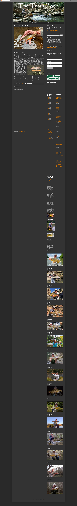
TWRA (18, 78)
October (50, 137)
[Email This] (27, 83)
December (50, 123)
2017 (48, 108)
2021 (48, 103)
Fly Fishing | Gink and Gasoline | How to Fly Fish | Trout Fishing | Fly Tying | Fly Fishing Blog (58, 99)
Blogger (42, 499)
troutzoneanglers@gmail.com (51, 47)
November (50, 136)
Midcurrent (57, 165)
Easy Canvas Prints (59, 166)
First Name (54, 61)
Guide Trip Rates (27, 22)
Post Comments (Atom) (21, 131)
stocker (39, 64)
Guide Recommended (58, 164)
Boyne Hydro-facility (58, 121)
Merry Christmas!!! (51, 128)
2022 (48, 102)
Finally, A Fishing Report (50, 134)
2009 (48, 118)
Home (15, 22)
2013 (48, 113)
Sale (51, 22)
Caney (30, 57)
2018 (48, 107)
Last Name (54, 64)
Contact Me (47, 22)
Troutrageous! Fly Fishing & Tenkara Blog (58, 151)
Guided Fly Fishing (20, 22)
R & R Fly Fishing (58, 162)
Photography (42, 22)
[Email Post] (25, 83)
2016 (48, 109)
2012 (48, 114)
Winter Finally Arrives (50, 126)
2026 (48, 97)
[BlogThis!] (28, 83)
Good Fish (49, 129)
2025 (48, 98)
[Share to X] (29, 83)
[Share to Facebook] (30, 83)
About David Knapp (35, 22)
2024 (48, 99)
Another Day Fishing (50, 131)
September (50, 138)
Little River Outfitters (59, 161)
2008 (48, 119)
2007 (48, 120)
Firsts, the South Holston (50, 124)
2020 (48, 104)
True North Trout (58, 120)
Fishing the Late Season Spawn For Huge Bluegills (58, 116)
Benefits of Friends (58, 125)
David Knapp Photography (49, 180)
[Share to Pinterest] (31, 83)
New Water (50, 132)
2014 (48, 112)
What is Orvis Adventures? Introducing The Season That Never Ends (58, 109)
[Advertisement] (29, 121)
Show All (62, 155)
